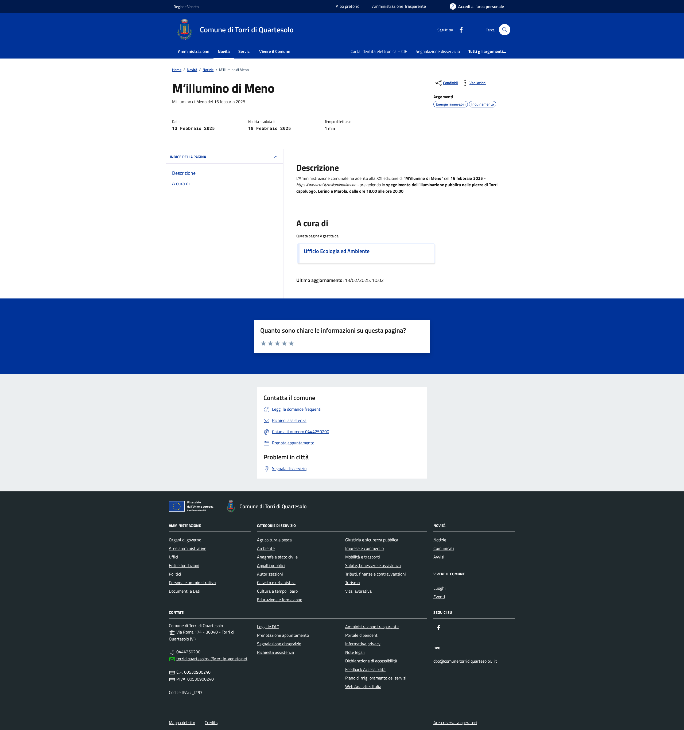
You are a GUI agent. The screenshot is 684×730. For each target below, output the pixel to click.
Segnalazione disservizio (438, 51)
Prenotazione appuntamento (283, 635)
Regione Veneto (186, 6)
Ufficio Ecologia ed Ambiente (337, 251)
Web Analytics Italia (363, 686)
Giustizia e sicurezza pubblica (371, 540)
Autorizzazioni (270, 574)
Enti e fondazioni (184, 565)
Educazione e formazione (279, 599)
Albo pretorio (347, 6)
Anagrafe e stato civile (277, 557)
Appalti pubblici (271, 565)
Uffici (173, 557)
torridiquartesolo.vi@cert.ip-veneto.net (211, 658)
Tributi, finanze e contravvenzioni (375, 574)
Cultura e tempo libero (277, 591)
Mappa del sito (182, 722)
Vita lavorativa (358, 591)
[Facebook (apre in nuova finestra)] (459, 29)
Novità (224, 51)
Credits (211, 722)
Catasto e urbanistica (276, 582)
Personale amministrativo (192, 582)
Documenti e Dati (184, 591)
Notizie (439, 540)
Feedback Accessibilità (365, 669)
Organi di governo (185, 540)
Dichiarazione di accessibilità (371, 661)
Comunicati (443, 548)
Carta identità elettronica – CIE (379, 51)
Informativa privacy (362, 643)
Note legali (355, 652)
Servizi (244, 51)
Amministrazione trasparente (372, 626)
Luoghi (439, 588)
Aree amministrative (187, 548)
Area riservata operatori (455, 722)
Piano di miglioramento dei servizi (375, 678)
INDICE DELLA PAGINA (188, 157)
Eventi (439, 596)
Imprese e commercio (364, 548)
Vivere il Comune (274, 51)
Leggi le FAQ (268, 626)
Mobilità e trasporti (362, 557)
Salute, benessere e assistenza (373, 565)
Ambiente (266, 548)
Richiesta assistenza (275, 652)
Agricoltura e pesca (274, 540)
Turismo (352, 582)
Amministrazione (193, 51)
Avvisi (438, 557)
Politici (175, 574)
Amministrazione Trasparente (399, 6)
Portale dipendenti (362, 635)
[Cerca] (504, 30)
